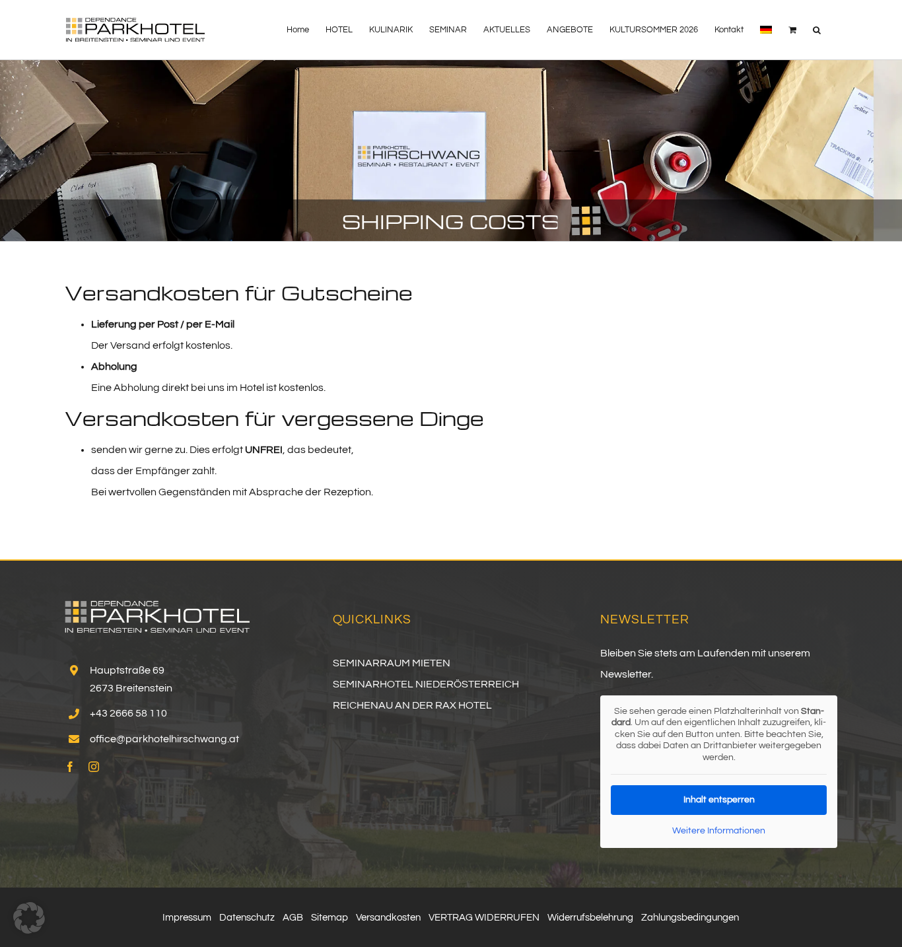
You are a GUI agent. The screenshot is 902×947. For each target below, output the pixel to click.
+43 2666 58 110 (128, 713)
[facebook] (70, 766)
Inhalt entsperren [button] (719, 799)
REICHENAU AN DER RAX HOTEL (412, 705)
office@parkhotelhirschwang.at (164, 739)
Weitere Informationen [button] (718, 830)
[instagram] (93, 766)
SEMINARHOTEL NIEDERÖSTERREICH (426, 684)
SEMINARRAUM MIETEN (391, 663)
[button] (817, 29)
